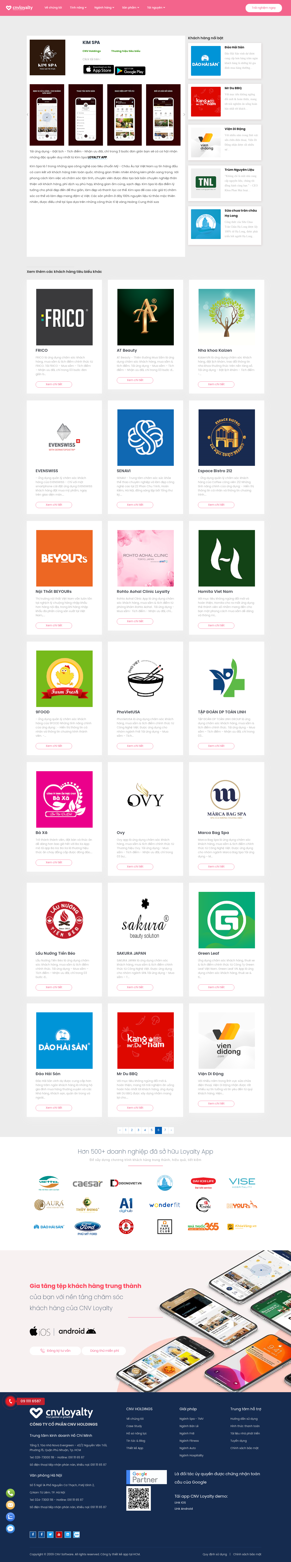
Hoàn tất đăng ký (176, 120)
